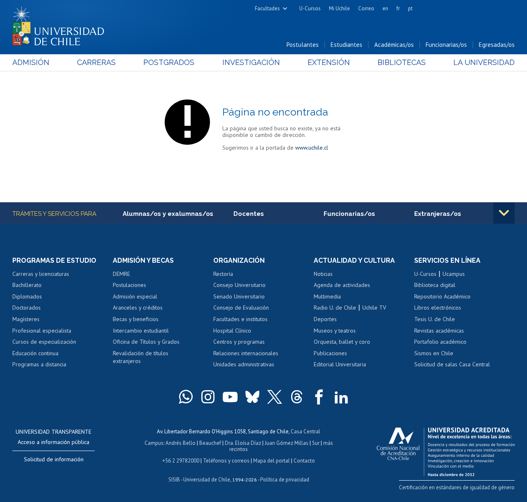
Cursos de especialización (44, 341)
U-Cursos (310, 8)
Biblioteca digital (434, 285)
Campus (154, 443)
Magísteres (26, 319)
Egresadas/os (497, 45)
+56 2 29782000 (180, 460)
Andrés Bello (181, 443)
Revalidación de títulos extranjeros (140, 357)
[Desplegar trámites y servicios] (504, 213)
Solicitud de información (54, 459)
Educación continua (35, 353)
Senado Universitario (239, 296)
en (385, 8)
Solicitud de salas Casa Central (452, 364)
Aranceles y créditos (138, 307)
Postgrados (168, 62)
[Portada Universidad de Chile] (61, 24)
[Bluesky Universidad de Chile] (252, 396)
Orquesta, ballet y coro (342, 341)
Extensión (329, 62)
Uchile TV (374, 307)
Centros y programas (239, 341)
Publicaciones (330, 353)
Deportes (325, 319)
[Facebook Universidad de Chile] (319, 396)
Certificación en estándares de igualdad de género (457, 487)
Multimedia (327, 296)
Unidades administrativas (243, 364)
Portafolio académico (440, 341)
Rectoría (223, 274)
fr (398, 8)
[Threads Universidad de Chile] (297, 396)
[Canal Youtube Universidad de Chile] (230, 396)
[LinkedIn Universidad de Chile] (341, 396)
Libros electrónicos (437, 307)
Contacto (304, 460)
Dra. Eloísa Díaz (243, 443)
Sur (315, 443)
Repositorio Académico (442, 296)
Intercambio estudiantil (141, 330)
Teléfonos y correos (226, 460)
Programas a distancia (39, 364)
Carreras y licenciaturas (40, 274)
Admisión (30, 62)
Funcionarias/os (446, 45)
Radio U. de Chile (335, 307)
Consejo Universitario (239, 285)
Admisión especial (135, 296)
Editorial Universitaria (340, 364)
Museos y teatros (335, 330)
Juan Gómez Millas (286, 443)
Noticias (323, 274)
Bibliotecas (402, 62)
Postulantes (303, 45)
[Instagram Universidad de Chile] (208, 396)
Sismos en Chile (433, 353)
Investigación (251, 62)
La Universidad (484, 62)
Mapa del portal (271, 460)
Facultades (267, 8)
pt (410, 8)
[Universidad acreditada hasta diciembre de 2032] (446, 449)
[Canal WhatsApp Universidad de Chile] (185, 396)
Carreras (96, 62)
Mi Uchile (339, 8)
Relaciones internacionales (245, 353)
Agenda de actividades (342, 285)
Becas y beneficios (136, 319)
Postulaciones (129, 285)
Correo (366, 8)
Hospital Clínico (232, 330)
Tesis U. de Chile (434, 319)
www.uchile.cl (311, 147)
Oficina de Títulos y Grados (146, 341)
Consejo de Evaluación (241, 307)
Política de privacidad (284, 479)
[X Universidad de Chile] (274, 396)
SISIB (174, 479)
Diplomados (27, 296)
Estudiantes (346, 45)
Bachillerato (27, 285)
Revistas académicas (439, 330)
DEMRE (121, 274)
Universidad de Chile (206, 479)
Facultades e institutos (240, 319)
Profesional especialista (41, 330)
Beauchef (210, 443)
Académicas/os (394, 45)
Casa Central (305, 431)
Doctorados (26, 307)
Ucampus (454, 274)
